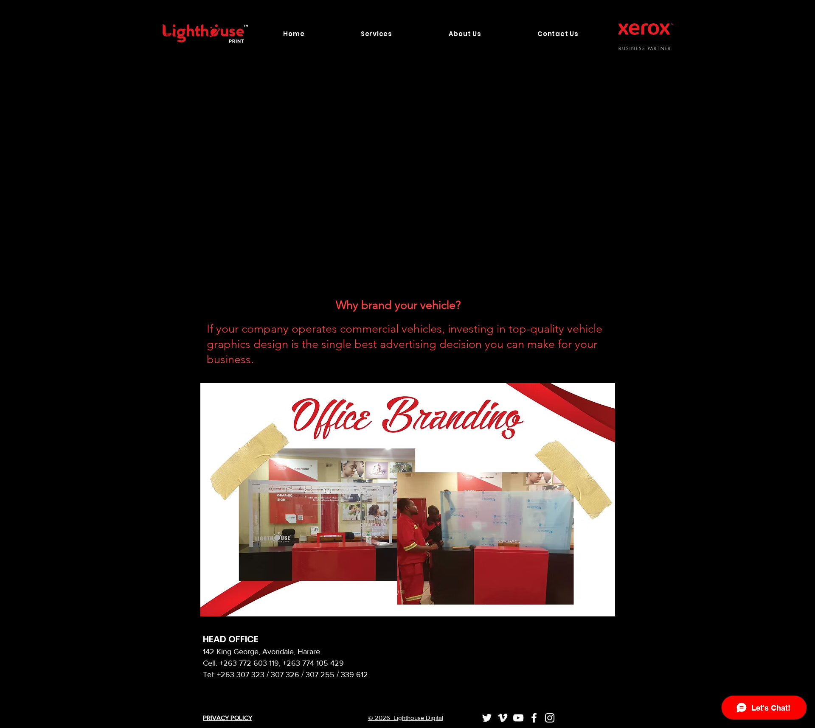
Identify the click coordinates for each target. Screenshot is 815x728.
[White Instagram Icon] (549, 717)
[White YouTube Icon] (518, 717)
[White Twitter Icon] (487, 717)
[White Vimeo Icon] (502, 717)
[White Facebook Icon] (534, 717)
